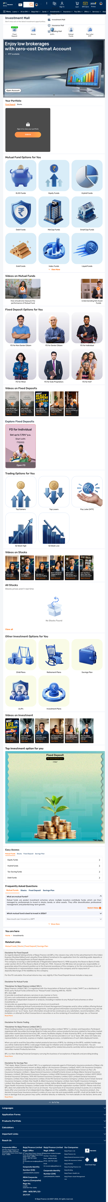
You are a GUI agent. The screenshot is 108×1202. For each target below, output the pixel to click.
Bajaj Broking (68, 1170)
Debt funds (12, 878)
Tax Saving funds (15, 872)
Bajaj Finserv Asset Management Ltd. (74, 1178)
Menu (8, 11)
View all (9, 629)
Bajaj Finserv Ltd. (69, 1151)
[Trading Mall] (47, 31)
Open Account (12, 90)
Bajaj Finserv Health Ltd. (72, 1173)
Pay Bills (79, 12)
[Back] (20, 4)
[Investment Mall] (47, 20)
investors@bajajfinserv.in (53, 1166)
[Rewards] (47, 8)
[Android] (87, 1160)
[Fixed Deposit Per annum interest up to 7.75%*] (55, 843)
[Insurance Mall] (47, 25)
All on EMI (26, 12)
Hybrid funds (13, 866)
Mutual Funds (10, 854)
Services (97, 12)
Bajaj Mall (36, 12)
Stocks (19, 104)
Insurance (68, 12)
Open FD (9, 414)
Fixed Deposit (10, 104)
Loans (16, 12)
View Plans (9, 741)
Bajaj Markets (68, 1164)
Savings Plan (40, 854)
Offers (88, 12)
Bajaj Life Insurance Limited (73, 1160)
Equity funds (13, 860)
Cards (45, 12)
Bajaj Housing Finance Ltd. (72, 1167)
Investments (56, 12)
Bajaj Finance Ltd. (70, 1154)
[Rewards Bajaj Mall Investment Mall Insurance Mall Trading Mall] (47, 19)
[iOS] (96, 1160)
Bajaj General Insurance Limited (74, 1157)
